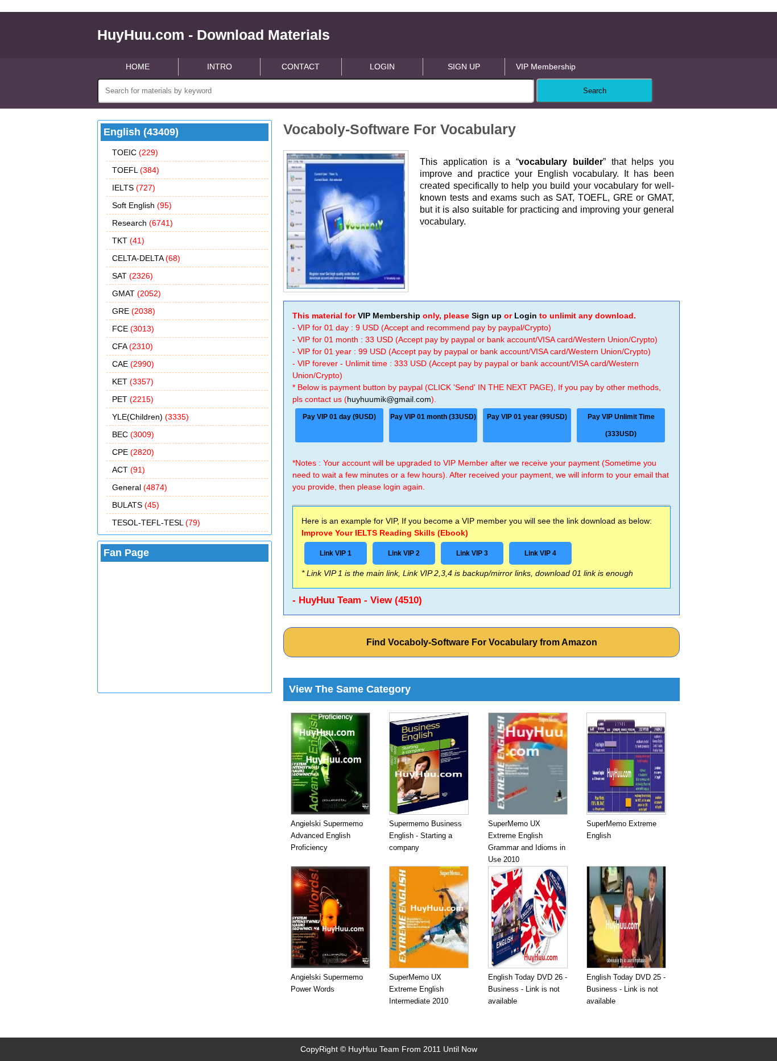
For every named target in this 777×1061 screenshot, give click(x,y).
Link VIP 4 (540, 553)
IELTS (133, 187)
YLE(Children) (150, 416)
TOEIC (135, 152)
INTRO (219, 66)
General (139, 487)
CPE (133, 452)
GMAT (136, 293)
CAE (133, 363)
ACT (128, 469)
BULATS (135, 504)
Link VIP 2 (404, 553)
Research (142, 222)
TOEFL (135, 170)
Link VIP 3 (472, 553)
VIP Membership (546, 66)
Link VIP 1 (336, 553)
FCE (133, 328)
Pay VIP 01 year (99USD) (527, 417)
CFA (132, 346)
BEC (133, 434)
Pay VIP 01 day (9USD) (339, 417)
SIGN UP (464, 66)
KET (133, 381)
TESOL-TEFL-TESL (156, 522)
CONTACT (301, 66)
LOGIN (382, 66)
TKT (128, 240)
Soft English (142, 205)
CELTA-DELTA (146, 258)
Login (525, 315)
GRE (133, 311)
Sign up (487, 315)
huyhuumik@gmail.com (389, 399)
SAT (132, 275)
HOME (138, 66)
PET (133, 399)
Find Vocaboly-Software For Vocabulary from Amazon (481, 642)
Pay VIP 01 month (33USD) (433, 417)
